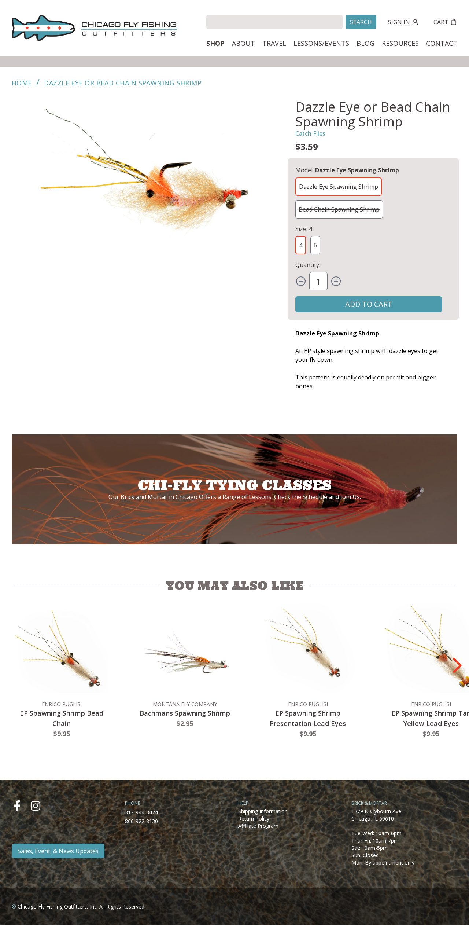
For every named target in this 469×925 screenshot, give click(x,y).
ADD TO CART (368, 304)
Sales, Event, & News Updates (58, 851)
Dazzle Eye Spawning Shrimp (338, 187)
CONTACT (441, 43)
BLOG (365, 43)
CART (440, 22)
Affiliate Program (258, 825)
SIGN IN (399, 22)
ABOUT (243, 43)
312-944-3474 (141, 812)
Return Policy (253, 818)
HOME (22, 82)
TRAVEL (274, 43)
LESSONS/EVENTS (321, 43)
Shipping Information (263, 811)
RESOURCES (400, 43)
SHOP (215, 43)
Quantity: (307, 265)
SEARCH (361, 22)
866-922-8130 (141, 821)
